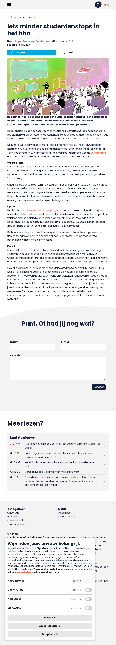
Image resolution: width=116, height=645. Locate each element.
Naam (14, 342)
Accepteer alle (50, 634)
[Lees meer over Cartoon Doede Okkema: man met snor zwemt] (58, 471)
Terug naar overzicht (23, 17)
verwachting (98, 152)
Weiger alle (50, 617)
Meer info (76, 580)
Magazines (64, 512)
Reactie (15, 355)
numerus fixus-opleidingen (44, 210)
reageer (20, 52)
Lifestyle (12, 516)
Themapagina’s (16, 524)
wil (106, 258)
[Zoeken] (98, 4)
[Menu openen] (9, 4)
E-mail (65, 342)
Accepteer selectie (49, 626)
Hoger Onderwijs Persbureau (32, 41)
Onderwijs (13, 512)
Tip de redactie (67, 516)
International (15, 520)
